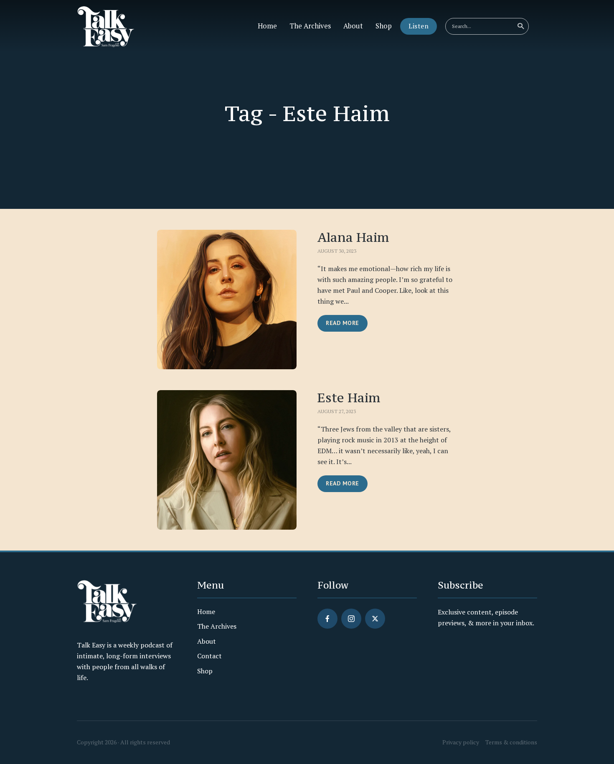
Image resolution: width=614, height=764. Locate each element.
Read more (342, 323)
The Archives (310, 25)
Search (520, 26)
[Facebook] (327, 619)
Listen (418, 25)
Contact (209, 655)
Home (267, 25)
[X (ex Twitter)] (375, 619)
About (353, 25)
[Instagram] (351, 619)
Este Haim (348, 397)
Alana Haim (353, 237)
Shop (384, 25)
